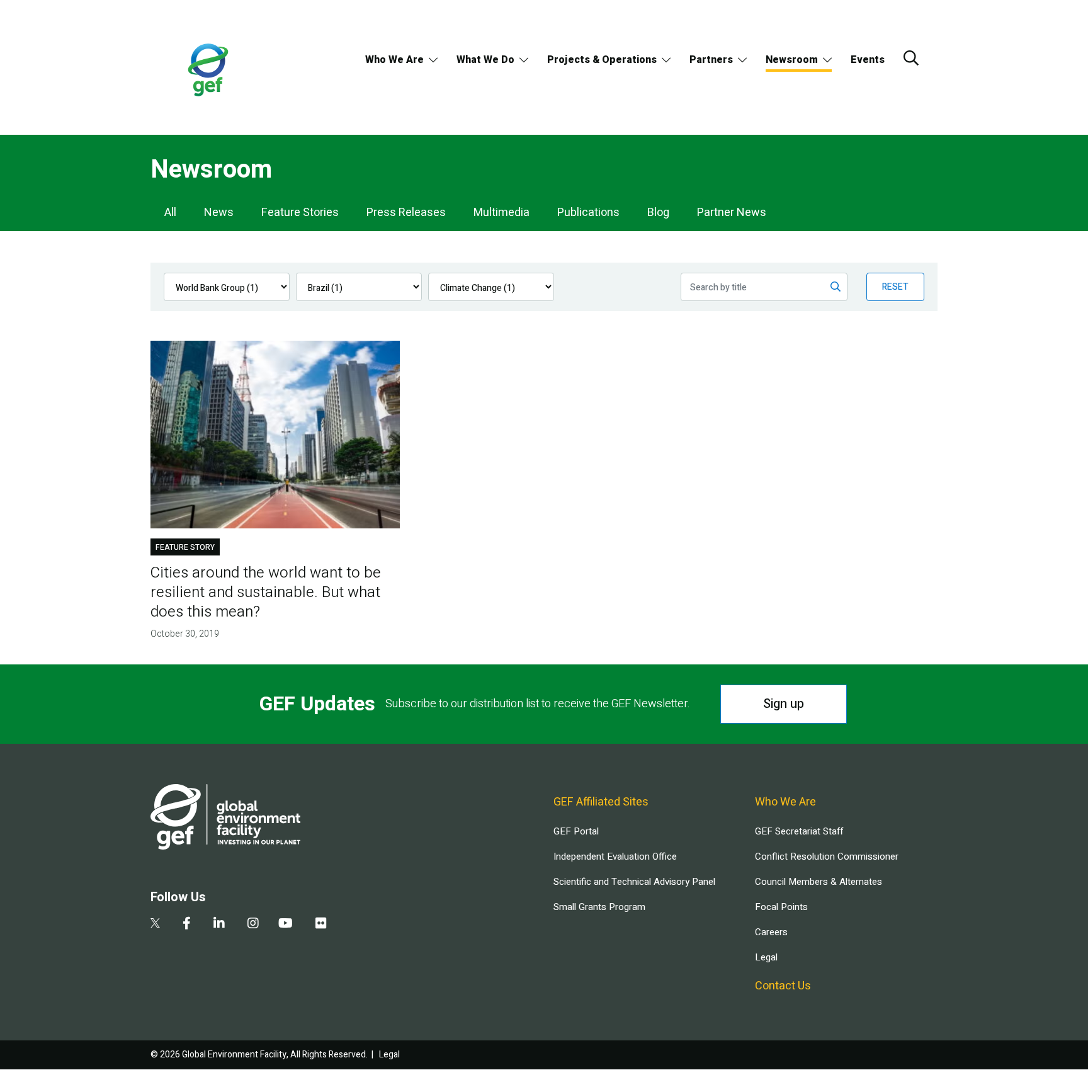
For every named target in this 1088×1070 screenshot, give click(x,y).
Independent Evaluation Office (615, 856)
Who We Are (394, 59)
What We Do (485, 59)
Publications (588, 212)
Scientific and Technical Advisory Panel (634, 882)
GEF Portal (576, 831)
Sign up (783, 704)
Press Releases (406, 212)
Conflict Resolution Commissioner (826, 856)
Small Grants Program (599, 907)
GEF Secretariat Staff (799, 831)
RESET (895, 286)
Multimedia (501, 212)
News (219, 212)
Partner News (731, 212)
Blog (658, 212)
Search (911, 57)
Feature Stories (300, 212)
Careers (771, 932)
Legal (766, 957)
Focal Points (781, 907)
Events (868, 59)
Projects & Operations (602, 59)
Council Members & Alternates (818, 882)
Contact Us (783, 985)
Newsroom (792, 59)
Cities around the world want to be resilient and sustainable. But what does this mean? (265, 592)
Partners (711, 59)
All (170, 212)
